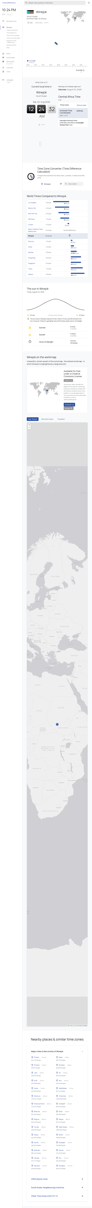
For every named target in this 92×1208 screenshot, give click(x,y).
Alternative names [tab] (47, 419)
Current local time (12, 30)
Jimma (34, 1088)
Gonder (35, 1127)
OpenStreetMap (78, 1025)
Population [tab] (61, 419)
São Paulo (31, 219)
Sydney (30, 274)
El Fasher (60, 1065)
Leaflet (71, 1025)
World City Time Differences (11, 41)
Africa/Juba (81, 105)
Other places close (39, 1179)
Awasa (34, 1135)
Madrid (30, 231)
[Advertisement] (57, 42)
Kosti (34, 1081)
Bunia (59, 1112)
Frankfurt (36, 229)
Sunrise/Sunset (11, 45)
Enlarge (68, 408)
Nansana (35, 1166)
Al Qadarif (60, 1104)
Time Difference (11, 33)
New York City (32, 214)
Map (7, 48)
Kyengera (60, 1166)
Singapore (31, 263)
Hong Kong (31, 258)
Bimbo (59, 1135)
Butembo (35, 1150)
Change (9, 14)
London (30, 225)
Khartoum (35, 1096)
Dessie (60, 1150)
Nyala (59, 1057)
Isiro (59, 1081)
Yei (58, 1073)
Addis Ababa (61, 1127)
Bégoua (35, 1119)
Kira (58, 1158)
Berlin (30, 229)
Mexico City (32, 208)
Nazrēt (34, 1142)
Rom (34, 231)
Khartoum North (37, 1104)
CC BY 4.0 (68, 380)
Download (69, 405)
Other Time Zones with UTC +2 (44, 1196)
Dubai (30, 247)
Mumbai (30, 252)
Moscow (31, 241)
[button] (12, 57)
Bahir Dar (35, 1112)
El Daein (35, 1057)
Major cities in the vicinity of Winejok (47, 1051)
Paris (41, 229)
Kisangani (60, 1142)
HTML (41, 124)
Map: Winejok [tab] (32, 419)
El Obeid (35, 1065)
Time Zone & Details (12, 35)
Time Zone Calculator (13, 38)
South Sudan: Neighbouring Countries (47, 1187)
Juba (34, 1073)
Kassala (35, 1158)
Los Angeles (32, 203)
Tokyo (30, 269)
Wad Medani (61, 1088)
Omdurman (61, 1096)
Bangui (59, 1119)
